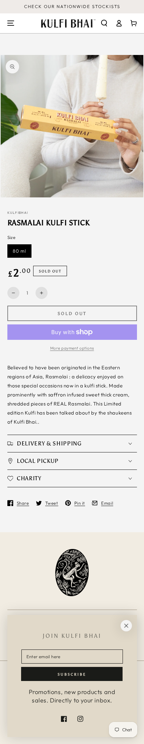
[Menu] (10, 23)
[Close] (126, 625)
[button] (104, 23)
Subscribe (72, 674)
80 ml (19, 251)
